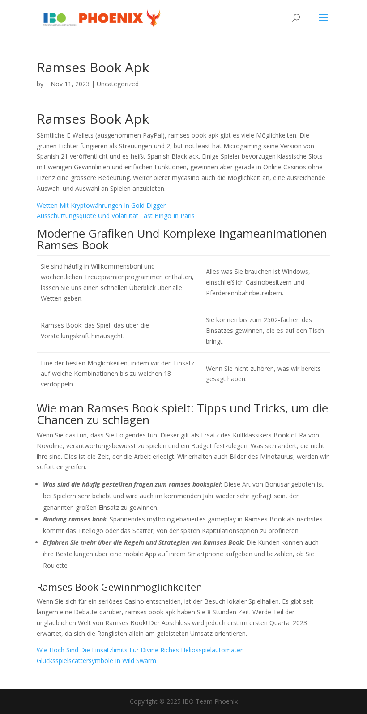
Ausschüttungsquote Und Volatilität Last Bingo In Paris (116, 215)
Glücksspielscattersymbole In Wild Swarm (96, 660)
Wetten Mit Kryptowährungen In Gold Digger (101, 205)
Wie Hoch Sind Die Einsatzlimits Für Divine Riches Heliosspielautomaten (140, 650)
